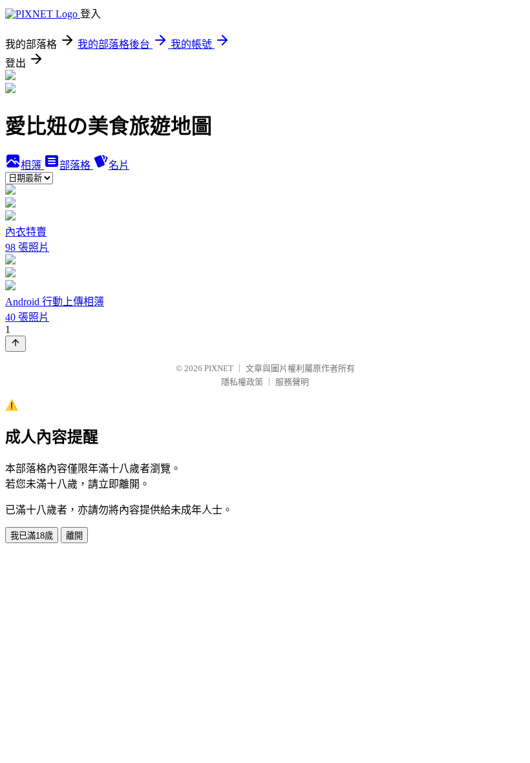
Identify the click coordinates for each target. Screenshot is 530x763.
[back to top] (15, 344)
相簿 (32, 165)
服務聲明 (292, 382)
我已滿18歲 (31, 536)
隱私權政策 (242, 382)
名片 (119, 165)
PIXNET (218, 368)
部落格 (76, 165)
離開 (74, 536)
